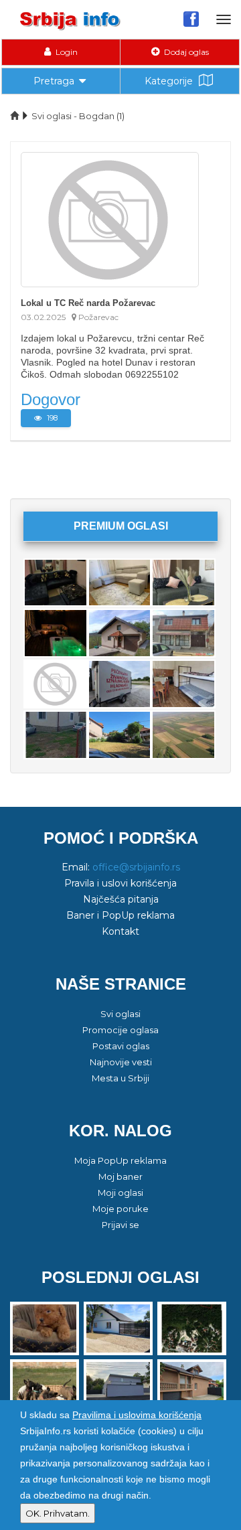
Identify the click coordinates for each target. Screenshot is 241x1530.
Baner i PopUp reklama (120, 915)
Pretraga (53, 81)
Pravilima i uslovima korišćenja (137, 1414)
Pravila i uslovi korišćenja (120, 883)
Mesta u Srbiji (120, 1078)
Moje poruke (120, 1208)
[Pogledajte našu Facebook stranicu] (191, 18)
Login (66, 52)
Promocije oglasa (120, 1029)
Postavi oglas (120, 1046)
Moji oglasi (120, 1192)
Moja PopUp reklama (120, 1160)
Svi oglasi (120, 1013)
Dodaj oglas (185, 52)
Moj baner (120, 1176)
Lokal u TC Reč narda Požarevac (88, 303)
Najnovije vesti (121, 1062)
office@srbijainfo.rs (136, 867)
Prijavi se (120, 1224)
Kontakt (120, 931)
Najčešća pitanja (121, 899)
